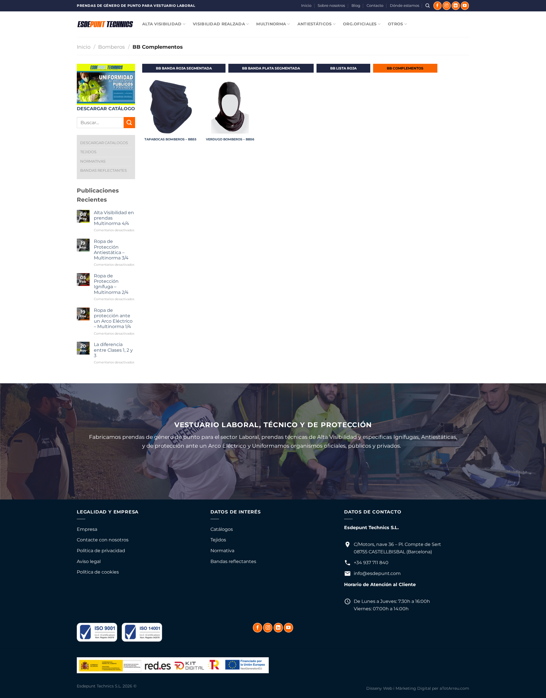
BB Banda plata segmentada (271, 68)
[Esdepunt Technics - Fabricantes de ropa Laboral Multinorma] (105, 24)
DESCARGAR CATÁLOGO (106, 108)
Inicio (306, 5)
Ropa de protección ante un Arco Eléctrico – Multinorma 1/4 (113, 318)
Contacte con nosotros (103, 540)
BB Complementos (405, 68)
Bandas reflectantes (233, 561)
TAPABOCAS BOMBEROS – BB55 (170, 139)
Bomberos (111, 47)
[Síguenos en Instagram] (446, 5)
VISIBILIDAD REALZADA (219, 23)
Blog (355, 5)
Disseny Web (379, 688)
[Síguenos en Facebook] (437, 5)
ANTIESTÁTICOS (314, 23)
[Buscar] (427, 6)
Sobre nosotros (331, 5)
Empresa (87, 529)
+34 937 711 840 (371, 562)
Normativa (222, 550)
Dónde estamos (404, 5)
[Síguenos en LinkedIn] (456, 5)
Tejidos (218, 540)
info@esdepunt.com (377, 573)
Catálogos (221, 529)
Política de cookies (98, 572)
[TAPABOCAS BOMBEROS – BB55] (171, 106)
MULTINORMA (271, 23)
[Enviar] (129, 122)
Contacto (375, 5)
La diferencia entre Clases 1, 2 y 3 (113, 350)
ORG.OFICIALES (360, 23)
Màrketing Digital (413, 688)
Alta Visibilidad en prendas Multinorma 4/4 (114, 218)
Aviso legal (89, 561)
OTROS (395, 23)
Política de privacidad (101, 550)
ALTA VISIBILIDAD (162, 23)
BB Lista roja (343, 68)
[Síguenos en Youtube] (465, 5)
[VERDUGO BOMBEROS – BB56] (230, 106)
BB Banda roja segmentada (184, 68)
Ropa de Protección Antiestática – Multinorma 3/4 (111, 250)
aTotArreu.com (454, 688)
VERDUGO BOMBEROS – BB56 (230, 139)
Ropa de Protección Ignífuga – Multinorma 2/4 (111, 284)
